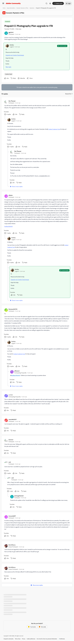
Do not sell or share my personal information (47, 638)
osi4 (10, 462)
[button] (3, 4)
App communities (11, 8)
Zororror (11, 439)
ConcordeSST (12, 516)
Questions (32, 8)
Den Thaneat (12, 101)
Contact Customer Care (54, 129)
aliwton (11, 195)
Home (4, 8)
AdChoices (62, 638)
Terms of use (17, 638)
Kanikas (12, 45)
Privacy (23, 638)
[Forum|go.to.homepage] (13, 3)
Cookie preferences (31, 638)
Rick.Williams (12, 545)
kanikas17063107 (8, 226)
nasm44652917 (13, 419)
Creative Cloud (8, 74)
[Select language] (50, 3)
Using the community (8, 638)
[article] (37, 108)
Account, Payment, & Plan (22, 8)
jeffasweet (16, 371)
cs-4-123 (11, 395)
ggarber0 (11, 32)
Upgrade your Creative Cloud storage (15, 55)
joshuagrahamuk (18, 496)
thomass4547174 (13, 309)
